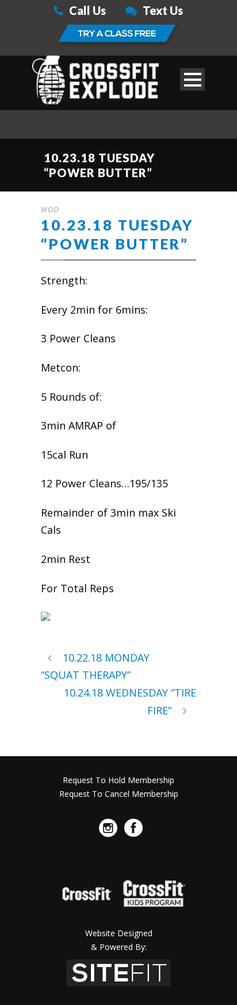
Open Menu (192, 79)
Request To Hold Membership (118, 780)
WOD (50, 209)
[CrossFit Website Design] (118, 971)
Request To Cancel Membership (118, 793)
